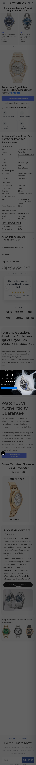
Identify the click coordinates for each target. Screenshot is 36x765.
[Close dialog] (1, 371)
